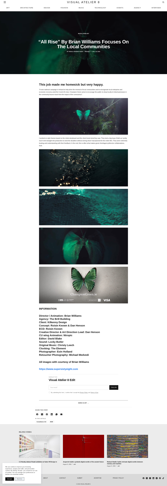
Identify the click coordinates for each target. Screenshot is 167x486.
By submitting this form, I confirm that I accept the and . (75, 392)
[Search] (163, 2)
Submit (79, 478)
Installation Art (83, 33)
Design (47, 8)
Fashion (64, 8)
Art (8, 8)
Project (87, 51)
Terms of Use (94, 392)
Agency (137, 8)
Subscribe (114, 387)
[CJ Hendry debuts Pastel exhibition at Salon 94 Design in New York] (39, 446)
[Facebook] (37, 414)
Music (81, 8)
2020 (51, 422)
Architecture (26, 8)
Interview (156, 8)
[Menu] (4, 2)
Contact (62, 478)
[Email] (61, 414)
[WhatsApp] (56, 414)
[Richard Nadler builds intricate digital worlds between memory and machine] (127, 446)
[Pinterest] (47, 414)
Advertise (97, 478)
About (45, 478)
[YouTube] (157, 478)
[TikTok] (163, 478)
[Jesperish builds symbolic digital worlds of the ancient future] (83, 446)
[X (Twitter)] (42, 414)
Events (120, 8)
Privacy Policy (84, 392)
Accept (9, 479)
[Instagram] (150, 478)
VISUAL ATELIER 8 (83, 2)
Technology (100, 8)
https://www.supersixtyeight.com (58, 369)
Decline (19, 479)
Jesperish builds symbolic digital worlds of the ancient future (83, 462)
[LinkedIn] (52, 414)
